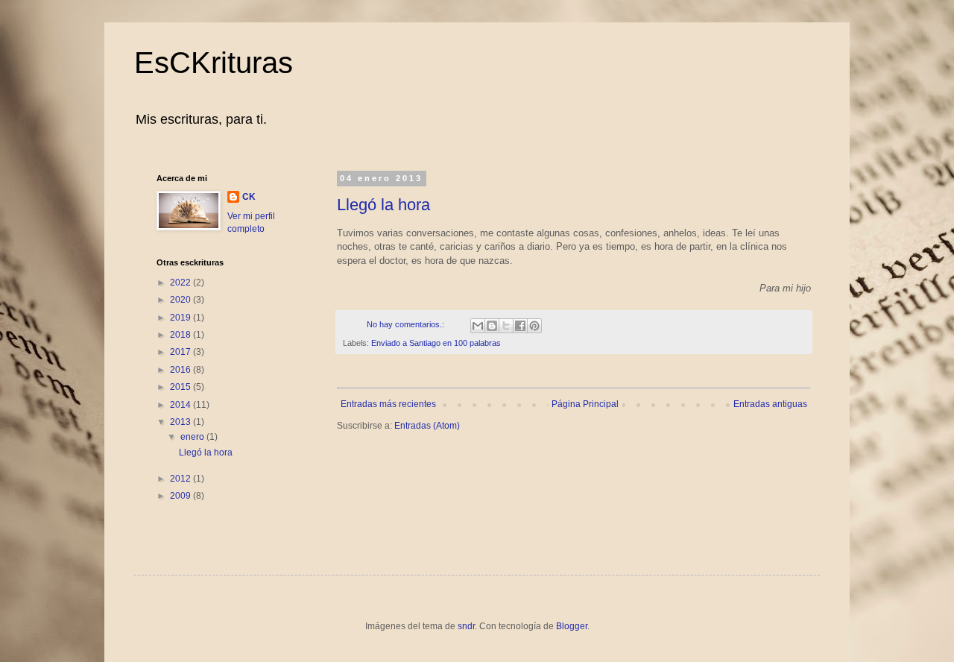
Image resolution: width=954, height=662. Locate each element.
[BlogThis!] (491, 325)
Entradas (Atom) (427, 425)
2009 (181, 496)
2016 (181, 370)
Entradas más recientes (388, 404)
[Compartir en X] (506, 325)
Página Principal (585, 404)
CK (249, 197)
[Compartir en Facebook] (520, 325)
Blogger (571, 626)
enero (193, 437)
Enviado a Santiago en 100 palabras (436, 342)
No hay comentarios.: (406, 324)
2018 (181, 335)
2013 (181, 422)
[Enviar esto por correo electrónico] (477, 325)
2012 (181, 478)
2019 (181, 317)
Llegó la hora (383, 204)
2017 (181, 352)
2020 (181, 299)
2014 (181, 405)
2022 (181, 282)
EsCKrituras (213, 62)
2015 (181, 387)
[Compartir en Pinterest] (534, 325)
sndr (466, 626)
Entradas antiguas (770, 404)
